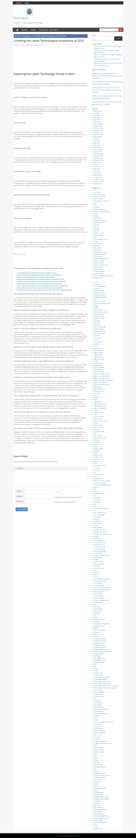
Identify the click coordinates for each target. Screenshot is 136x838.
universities (97, 801)
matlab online (98, 553)
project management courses (103, 651)
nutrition (96, 572)
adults (96, 205)
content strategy (99, 329)
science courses (98, 675)
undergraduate (98, 794)
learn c (96, 510)
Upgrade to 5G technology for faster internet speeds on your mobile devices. (41, 279)
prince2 (96, 636)
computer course (99, 316)
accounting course (99, 194)
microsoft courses (99, 568)
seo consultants (98, 711)
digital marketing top (100, 382)
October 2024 (98, 158)
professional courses (100, 645)
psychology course (99, 658)
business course (99, 269)
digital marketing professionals (103, 380)
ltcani (25, 45)
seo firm (96, 718)
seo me (96, 720)
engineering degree (100, 408)
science (96, 671)
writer (95, 824)
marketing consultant (100, 542)
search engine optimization (102, 683)
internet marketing (99, 483)
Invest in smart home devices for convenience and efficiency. (36, 277)
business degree (99, 273)
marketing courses (99, 547)
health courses (98, 457)
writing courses (98, 829)
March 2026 (97, 122)
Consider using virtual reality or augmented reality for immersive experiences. (41, 281)
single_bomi (95, 82)
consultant (97, 323)
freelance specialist (100, 438)
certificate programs (100, 295)
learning (96, 519)
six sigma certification (100, 741)
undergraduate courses (101, 797)
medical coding (98, 562)
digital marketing (99, 372)
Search (94, 35)
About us (18, 3)
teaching (96, 762)
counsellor (97, 335)
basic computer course (101, 239)
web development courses (102, 818)
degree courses (98, 357)
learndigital (97, 517)
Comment (20, 468)
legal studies (97, 523)
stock (95, 754)
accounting (97, 192)
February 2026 (98, 124)
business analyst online (101, 265)
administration (98, 199)
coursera (96, 340)
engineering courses (100, 406)
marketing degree (99, 549)
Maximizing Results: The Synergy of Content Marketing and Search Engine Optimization (107, 76)
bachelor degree (99, 235)
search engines (98, 690)
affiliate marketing (99, 209)
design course (98, 363)
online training (98, 596)
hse (95, 472)
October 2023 (98, 183)
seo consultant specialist (101, 709)
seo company (98, 705)
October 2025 (98, 132)
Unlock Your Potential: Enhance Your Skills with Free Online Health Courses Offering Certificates (106, 90)
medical (96, 560)
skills (95, 745)
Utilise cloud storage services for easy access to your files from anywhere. (40, 288)
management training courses (103, 534)
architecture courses (100, 222)
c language (97, 284)
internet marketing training (102, 485)
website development (100, 822)
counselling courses (100, 333)
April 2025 (97, 145)
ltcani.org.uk (21, 18)
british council (98, 256)
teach (95, 756)
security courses (99, 696)
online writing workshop (101, 600)
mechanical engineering (101, 555)
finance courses (98, 427)
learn (95, 506)
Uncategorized (26, 36)
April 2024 (97, 171)
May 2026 (97, 117)
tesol (95, 769)
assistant (96, 224)
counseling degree (99, 331)
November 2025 (98, 130)
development (98, 365)
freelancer (97, 440)
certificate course (99, 290)
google (96, 446)
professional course (100, 643)
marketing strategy (99, 551)
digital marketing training (101, 384)
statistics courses (99, 752)
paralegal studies (99, 626)
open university (98, 611)
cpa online (97, 344)
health (96, 453)
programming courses (100, 649)
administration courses (101, 201)
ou (94, 615)
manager (96, 536)
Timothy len (95, 96)
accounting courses (100, 196)
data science (97, 348)
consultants (97, 325)
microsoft (96, 566)
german (96, 444)
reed (95, 664)
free (95, 434)
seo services (97, 724)
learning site (97, 521)
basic (95, 237)
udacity (96, 786)
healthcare (97, 459)
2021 (95, 190)
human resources (99, 474)
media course (98, 557)
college (96, 305)
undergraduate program (101, 799)
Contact (27, 3)
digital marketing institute (102, 378)
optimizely (97, 613)
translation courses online (102, 775)
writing (96, 827)
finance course (98, 425)
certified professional (100, 297)
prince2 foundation (100, 639)
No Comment (40, 45)
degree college (98, 352)
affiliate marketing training (102, 211)
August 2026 (97, 111)
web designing (98, 807)
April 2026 (97, 119)
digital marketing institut (101, 376)
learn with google (99, 515)
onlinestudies (98, 602)
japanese (96, 487)
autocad (96, 226)
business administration (101, 258)
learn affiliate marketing (101, 508)
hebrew (96, 461)
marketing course (99, 545)
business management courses (103, 276)
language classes (99, 493)
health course (98, 455)
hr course (97, 468)
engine (96, 399)
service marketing (99, 730)
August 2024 (97, 162)
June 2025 (97, 141)
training (96, 771)
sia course (97, 737)
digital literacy (98, 369)
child (95, 299)
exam (95, 414)
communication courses (101, 312)
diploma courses (99, 391)
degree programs (99, 359)
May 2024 (97, 169)
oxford (96, 617)
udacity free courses (100, 788)
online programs (99, 592)
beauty (96, 241)
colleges (96, 308)
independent (98, 478)
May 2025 (97, 143)
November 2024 (98, 156)
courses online (98, 342)
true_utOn (95, 102)
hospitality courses (99, 466)
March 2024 (97, 173)
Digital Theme (76, 836)
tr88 (93, 88)
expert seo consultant (100, 421)
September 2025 (99, 134)
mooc (95, 570)
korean (96, 491)
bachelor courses (99, 233)
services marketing (99, 733)
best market (97, 248)
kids (95, 489)
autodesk (96, 229)
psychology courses (100, 660)
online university (99, 598)
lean (95, 504)
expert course (98, 419)
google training (98, 449)
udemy (96, 790)
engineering (97, 402)
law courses (97, 500)
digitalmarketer (98, 389)
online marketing (99, 585)
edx (95, 395)
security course (98, 694)
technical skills (98, 765)
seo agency (97, 701)
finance (96, 423)
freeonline (97, 442)
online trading (98, 594)
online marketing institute (102, 587)
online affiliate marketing (101, 579)
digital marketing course (101, 374)
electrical (96, 397)
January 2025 (98, 151)
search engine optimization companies (106, 686)
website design (98, 820)
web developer (98, 812)
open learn (97, 607)
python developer (99, 662)
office (95, 575)
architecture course (100, 220)
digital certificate (99, 367)
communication (98, 310)
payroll (96, 628)
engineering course (100, 404)
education (97, 393)
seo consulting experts (101, 713)
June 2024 (97, 166)
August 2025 (97, 137)
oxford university (99, 619)
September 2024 (99, 160)
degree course (98, 355)
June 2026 (97, 115)
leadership (97, 502)
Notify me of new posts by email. (66, 502)
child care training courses (102, 303)
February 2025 (98, 149)
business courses (99, 271)
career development (100, 286)
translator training (99, 777)
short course (97, 735)
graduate (96, 451)
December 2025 (98, 128)
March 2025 (97, 147)
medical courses (99, 564)
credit (95, 346)
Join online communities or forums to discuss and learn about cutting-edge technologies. (45, 290)
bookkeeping (97, 250)
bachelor (96, 231)
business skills (98, 278)
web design (97, 805)
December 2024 (98, 154)
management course (100, 530)
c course (96, 282)
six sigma (96, 739)
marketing (97, 538)
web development (99, 814)
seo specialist (98, 726)
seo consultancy (99, 707)
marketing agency (99, 540)
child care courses (99, 301)
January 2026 (98, 126)
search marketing (99, 692)
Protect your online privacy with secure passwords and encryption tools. (39, 283)
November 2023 (98, 181)
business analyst (99, 263)
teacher (96, 758)
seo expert (97, 715)
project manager (99, 654)
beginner (96, 246)
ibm (95, 476)
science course (98, 673)
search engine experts (100, 679)
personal (96, 632)
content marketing (99, 327)
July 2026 (96, 113)
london (96, 525)
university (97, 803)
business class (98, 267)
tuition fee (97, 780)
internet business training (102, 481)
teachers (96, 760)
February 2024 (98, 175)
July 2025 (96, 139)
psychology (97, 656)
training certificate (99, 773)
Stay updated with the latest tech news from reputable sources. (37, 273)
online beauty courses (100, 581)
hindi (95, 463)
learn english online (100, 513)
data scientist (98, 350)
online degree (98, 583)
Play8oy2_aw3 (96, 73)
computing (97, 320)
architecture (97, 218)
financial (96, 429)
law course (97, 498)
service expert (98, 728)
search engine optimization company (105, 688)
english (96, 410)
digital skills (97, 387)
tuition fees (97, 782)
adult (95, 203)
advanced (97, 207)
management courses (100, 532)
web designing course (100, 809)
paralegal (96, 621)
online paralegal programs (102, 589)
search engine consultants (102, 677)
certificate (97, 288)
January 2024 (98, 177)
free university (98, 436)
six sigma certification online (102, 743)
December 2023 (98, 179)
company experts (99, 314)
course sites (97, 337)
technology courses (100, 767)
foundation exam (99, 431)
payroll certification (100, 630)
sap (95, 666)
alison (95, 214)
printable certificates (100, 641)
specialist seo (98, 747)
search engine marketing (101, 681)
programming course (100, 647)
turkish (96, 784)
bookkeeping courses (100, 254)
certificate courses (99, 293)
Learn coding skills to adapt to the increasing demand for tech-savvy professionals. (43, 285)
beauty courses (98, 243)
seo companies (98, 703)
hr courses (97, 470)
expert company (99, 416)
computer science (99, 318)
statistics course (99, 750)
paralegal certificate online (102, 624)
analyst (96, 216)
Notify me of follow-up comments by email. (69, 497)
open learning (98, 609)
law (95, 495)
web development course (101, 816)
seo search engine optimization (103, 722)
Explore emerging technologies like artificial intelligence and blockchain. (39, 275)
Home (19, 36)
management (98, 528)
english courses (98, 412)
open (95, 604)
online (96, 577)
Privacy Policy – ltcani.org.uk (48, 30)
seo (95, 698)
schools (96, 668)
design (96, 361)
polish (95, 634)
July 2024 (96, 164)
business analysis (99, 261)
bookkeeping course (100, 252)
